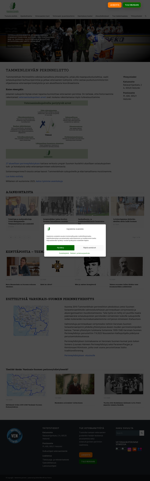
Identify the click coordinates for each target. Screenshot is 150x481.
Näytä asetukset (89, 248)
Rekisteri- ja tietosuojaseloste (80, 253)
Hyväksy (60, 248)
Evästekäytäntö (64, 253)
